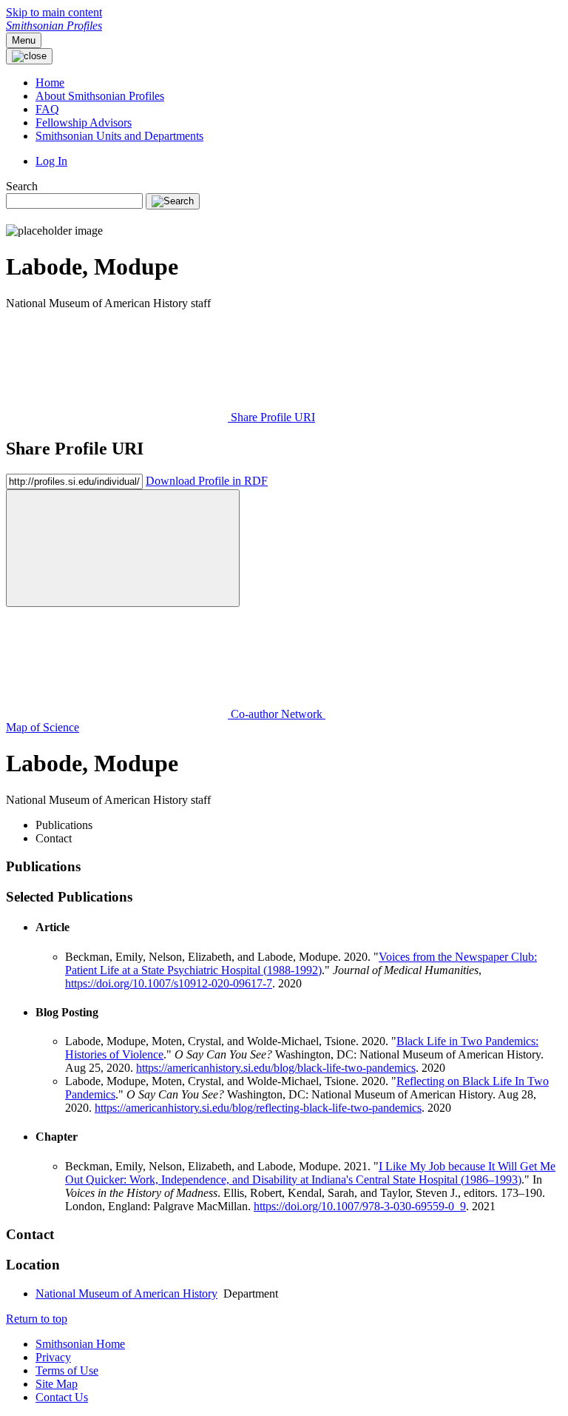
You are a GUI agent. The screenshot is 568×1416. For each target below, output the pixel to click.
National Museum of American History (126, 1293)
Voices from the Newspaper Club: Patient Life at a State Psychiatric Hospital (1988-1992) (301, 963)
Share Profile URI (271, 417)
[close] (123, 548)
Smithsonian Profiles (54, 25)
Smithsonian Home (80, 1344)
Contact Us (62, 1397)
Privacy (53, 1357)
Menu (24, 40)
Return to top (36, 1318)
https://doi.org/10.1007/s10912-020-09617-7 (168, 983)
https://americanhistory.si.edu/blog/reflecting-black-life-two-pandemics (258, 1107)
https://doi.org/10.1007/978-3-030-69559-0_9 (360, 1206)
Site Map (57, 1384)
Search (22, 186)
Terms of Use (67, 1370)
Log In (51, 161)
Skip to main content (54, 12)
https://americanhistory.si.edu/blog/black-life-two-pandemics (276, 1067)
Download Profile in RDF (207, 480)
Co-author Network (276, 714)
